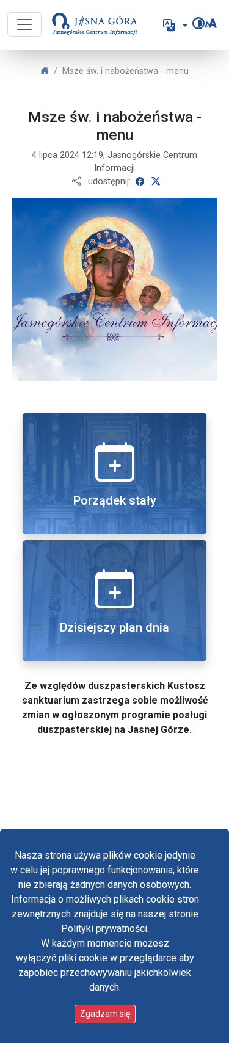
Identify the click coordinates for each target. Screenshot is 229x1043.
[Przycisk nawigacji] (24, 24)
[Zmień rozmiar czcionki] (211, 23)
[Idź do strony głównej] (90, 25)
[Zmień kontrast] (198, 23)
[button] (174, 25)
